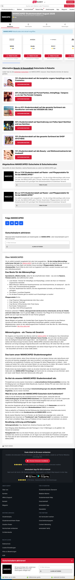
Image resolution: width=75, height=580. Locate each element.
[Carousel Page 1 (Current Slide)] (11, 63)
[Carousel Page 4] (63, 63)
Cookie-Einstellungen (9, 547)
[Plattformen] (44, 2)
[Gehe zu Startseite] (38, 2)
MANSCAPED (27, 263)
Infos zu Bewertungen (9, 551)
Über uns (5, 489)
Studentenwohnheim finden (11, 520)
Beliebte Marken (44, 493)
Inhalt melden (8, 446)
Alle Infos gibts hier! (23, 326)
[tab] (10, 25)
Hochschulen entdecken (10, 528)
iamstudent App (44, 505)
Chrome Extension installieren (38, 461)
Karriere (4, 493)
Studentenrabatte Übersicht (48, 489)
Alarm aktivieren (37, 246)
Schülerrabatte (7, 532)
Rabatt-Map (39, 9)
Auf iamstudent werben (46, 516)
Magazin (64, 9)
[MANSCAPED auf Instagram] (7, 223)
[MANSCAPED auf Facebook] (12, 223)
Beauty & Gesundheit (23, 68)
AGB (3, 555)
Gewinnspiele (50, 9)
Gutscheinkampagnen (46, 520)
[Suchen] (2, 6)
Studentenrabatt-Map (46, 497)
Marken (19, 9)
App (58, 9)
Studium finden (7, 524)
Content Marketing (45, 524)
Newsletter (42, 509)
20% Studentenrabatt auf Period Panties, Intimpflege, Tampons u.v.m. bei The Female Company (41, 94)
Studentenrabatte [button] (7, 9)
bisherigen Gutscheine (21, 72)
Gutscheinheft (28, 9)
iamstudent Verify (44, 528)
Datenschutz (6, 544)
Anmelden (70, 2)
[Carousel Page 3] (46, 63)
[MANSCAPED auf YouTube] (16, 223)
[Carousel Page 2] (29, 63)
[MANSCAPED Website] (21, 223)
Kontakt (4, 501)
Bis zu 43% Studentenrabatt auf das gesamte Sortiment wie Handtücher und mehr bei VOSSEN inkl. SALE (40, 108)
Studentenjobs (7, 516)
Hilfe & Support (7, 497)
